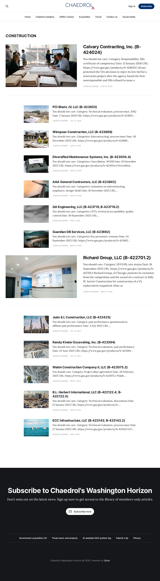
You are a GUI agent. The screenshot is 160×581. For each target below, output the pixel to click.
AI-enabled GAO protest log (97, 538)
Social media (128, 16)
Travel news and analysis (65, 538)
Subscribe (146, 6)
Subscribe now (82, 511)
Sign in (131, 6)
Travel (98, 16)
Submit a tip (122, 538)
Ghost (107, 560)
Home (28, 16)
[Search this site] (7, 6)
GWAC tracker (66, 16)
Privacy (137, 538)
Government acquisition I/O (33, 538)
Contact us (112, 16)
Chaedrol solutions (45, 16)
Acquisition (84, 16)
